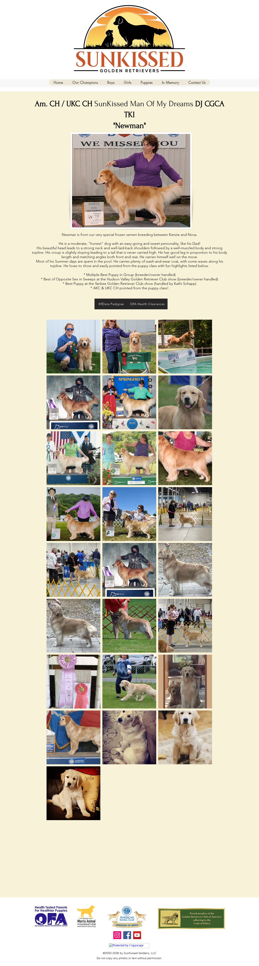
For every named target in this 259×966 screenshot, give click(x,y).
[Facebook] (127, 935)
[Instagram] (117, 935)
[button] (110, 82)
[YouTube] (137, 935)
